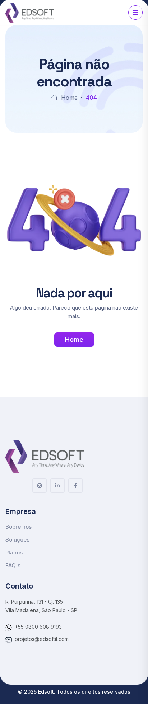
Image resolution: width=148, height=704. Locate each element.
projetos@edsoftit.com (42, 639)
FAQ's (12, 565)
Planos (14, 552)
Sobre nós (18, 526)
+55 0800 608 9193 (38, 627)
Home (69, 97)
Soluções (17, 539)
